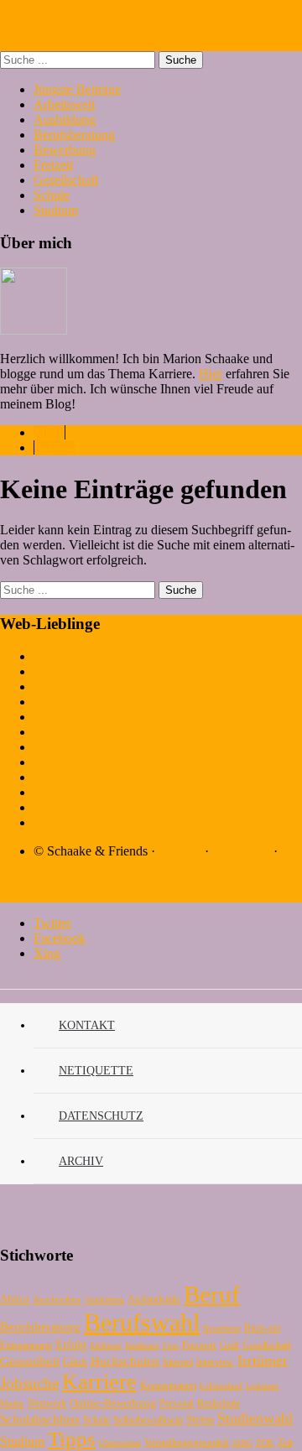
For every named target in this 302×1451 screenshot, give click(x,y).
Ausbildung (65, 119)
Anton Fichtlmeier (82, 822)
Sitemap (180, 851)
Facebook (60, 938)
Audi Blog (62, 686)
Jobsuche (29, 1383)
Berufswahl (142, 1322)
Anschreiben (57, 1299)
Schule (52, 195)
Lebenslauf (221, 1386)
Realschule (218, 1403)
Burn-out (262, 1328)
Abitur (14, 1298)
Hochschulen (125, 1361)
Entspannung (26, 1345)
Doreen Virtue (71, 792)
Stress (200, 1419)
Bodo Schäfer (70, 717)
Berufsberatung (74, 134)
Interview (215, 1362)
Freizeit (53, 165)
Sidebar (54, 447)
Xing (47, 953)
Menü (49, 432)
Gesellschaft (66, 180)
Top (10, 894)
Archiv (81, 1161)
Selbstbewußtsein (148, 1420)
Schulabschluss (40, 1419)
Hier (210, 374)
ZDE (265, 1443)
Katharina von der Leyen (100, 807)
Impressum (241, 851)
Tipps (72, 1439)
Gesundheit (30, 1361)
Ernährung (142, 1345)
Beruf (212, 1294)
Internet (178, 1362)
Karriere (99, 1382)
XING (242, 1443)
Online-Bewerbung (113, 1402)
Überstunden (120, 1443)
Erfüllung (106, 1345)
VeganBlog (63, 671)
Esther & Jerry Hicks (89, 762)
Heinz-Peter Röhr (80, 747)
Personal (176, 1403)
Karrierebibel (68, 656)
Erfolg (70, 1345)
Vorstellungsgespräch (186, 1442)
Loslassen (262, 1386)
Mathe (12, 1403)
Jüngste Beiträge (77, 89)
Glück (75, 1362)
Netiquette (96, 1070)
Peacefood (61, 701)
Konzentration (168, 1385)
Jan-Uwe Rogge (77, 732)
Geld (229, 1345)
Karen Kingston (76, 777)
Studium (56, 210)
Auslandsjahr (154, 1299)
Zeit (285, 1443)
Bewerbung (65, 150)
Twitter (52, 923)
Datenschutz (101, 1116)
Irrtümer (262, 1360)
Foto (171, 1345)
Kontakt (87, 1025)
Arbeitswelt (64, 104)
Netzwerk (47, 1403)
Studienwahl (255, 1418)
